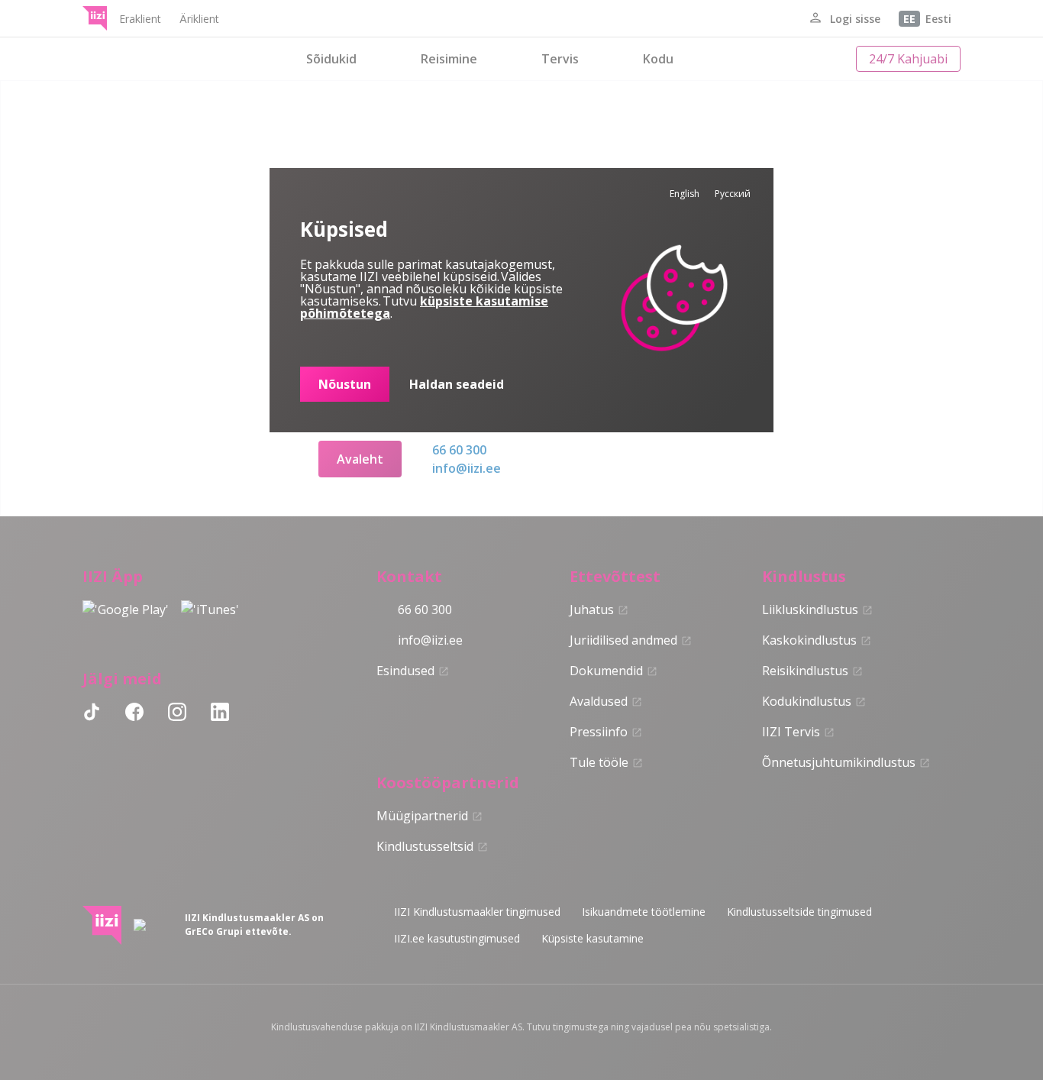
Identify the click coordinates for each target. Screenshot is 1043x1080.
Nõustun (344, 384)
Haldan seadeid (456, 384)
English (684, 193)
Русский (733, 193)
